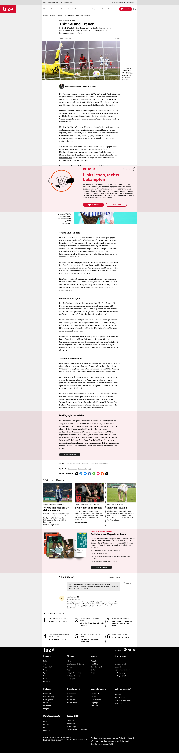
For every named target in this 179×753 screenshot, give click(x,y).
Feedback (70, 721)
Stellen (93, 670)
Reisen (45, 721)
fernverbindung (48, 697)
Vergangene (95, 703)
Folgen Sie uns (118, 650)
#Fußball (69, 463)
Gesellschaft (47, 667)
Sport (53, 15)
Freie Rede (47, 706)
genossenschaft (120, 664)
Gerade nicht (127, 169)
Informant (94, 741)
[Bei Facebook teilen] (89, 473)
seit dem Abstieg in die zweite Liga (105, 127)
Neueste (111, 577)
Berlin (45, 676)
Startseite (46, 15)
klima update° (48, 700)
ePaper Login (71, 727)
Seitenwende (124, 741)
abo (116, 661)
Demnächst (95, 694)
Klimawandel (71, 679)
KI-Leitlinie (131, 738)
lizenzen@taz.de (56, 740)
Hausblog (94, 664)
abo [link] (113, 2)
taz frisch (70, 697)
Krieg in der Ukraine (74, 673)
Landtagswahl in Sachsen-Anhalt (76, 665)
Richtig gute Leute (73, 676)
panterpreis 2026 (121, 676)
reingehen (46, 709)
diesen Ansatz (86, 138)
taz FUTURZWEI (120, 697)
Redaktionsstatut (105, 738)
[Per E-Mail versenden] (76, 473)
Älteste (118, 577)
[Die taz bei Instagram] (134, 651)
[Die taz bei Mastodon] (125, 651)
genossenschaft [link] (121, 2)
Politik (45, 661)
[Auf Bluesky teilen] (85, 473)
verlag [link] (45, 2)
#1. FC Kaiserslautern (101, 463)
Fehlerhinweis (82, 469)
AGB (118, 741)
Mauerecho (47, 703)
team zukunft (71, 694)
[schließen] (134, 169)
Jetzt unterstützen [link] (69, 454)
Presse (93, 673)
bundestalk (47, 694)
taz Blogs (118, 694)
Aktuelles (94, 661)
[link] (45, 9)
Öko (44, 664)
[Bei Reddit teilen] (102, 473)
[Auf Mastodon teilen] (80, 473)
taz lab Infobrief (72, 703)
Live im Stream (96, 700)
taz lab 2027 (95, 706)
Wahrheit (46, 682)
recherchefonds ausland (123, 670)
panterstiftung (120, 673)
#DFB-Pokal (77, 463)
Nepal (69, 670)
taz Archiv (118, 703)
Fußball (60, 15)
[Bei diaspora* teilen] (98, 473)
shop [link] (60, 2)
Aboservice (71, 724)
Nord (45, 679)
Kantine (46, 724)
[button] (134, 9)
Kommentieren (72, 469)
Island (69, 661)
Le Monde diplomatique (123, 700)
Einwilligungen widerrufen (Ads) (102, 744)
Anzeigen (46, 730)
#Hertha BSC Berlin (88, 463)
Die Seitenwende (97, 667)
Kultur (45, 670)
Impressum (112, 741)
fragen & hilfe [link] (68, 2)
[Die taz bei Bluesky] (129, 651)
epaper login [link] (130, 2)
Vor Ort (93, 697)
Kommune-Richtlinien (119, 738)
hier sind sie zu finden (80, 588)
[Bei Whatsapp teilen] (93, 473)
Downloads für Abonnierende (77, 730)
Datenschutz (103, 741)
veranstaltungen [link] (53, 2)
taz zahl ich (118, 667)
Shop (45, 727)
